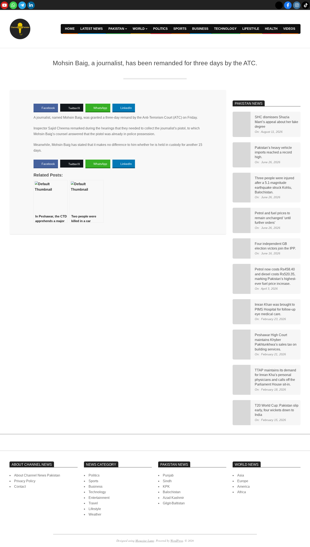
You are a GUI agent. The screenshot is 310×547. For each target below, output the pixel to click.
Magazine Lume (144, 541)
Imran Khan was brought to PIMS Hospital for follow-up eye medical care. (275, 309)
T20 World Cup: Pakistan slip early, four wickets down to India (276, 410)
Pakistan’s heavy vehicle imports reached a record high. (273, 152)
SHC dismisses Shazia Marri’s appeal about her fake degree (276, 121)
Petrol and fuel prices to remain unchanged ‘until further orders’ (273, 217)
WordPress (176, 541)
